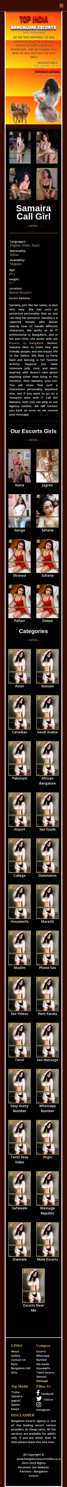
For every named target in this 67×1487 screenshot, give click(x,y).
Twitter (47, 1399)
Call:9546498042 (33, 31)
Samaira (16, 1396)
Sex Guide (42, 1364)
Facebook (47, 1394)
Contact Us (18, 1360)
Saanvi (15, 1404)
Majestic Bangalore (20, 292)
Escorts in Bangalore (26, 343)
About (15, 1351)
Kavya (15, 1409)
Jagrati (15, 1400)
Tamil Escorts (45, 1372)
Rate (14, 1364)
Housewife (43, 1368)
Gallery (15, 1355)
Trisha (15, 1392)
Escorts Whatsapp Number (43, 1356)
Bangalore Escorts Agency (28, 1421)
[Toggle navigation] (61, 5)
